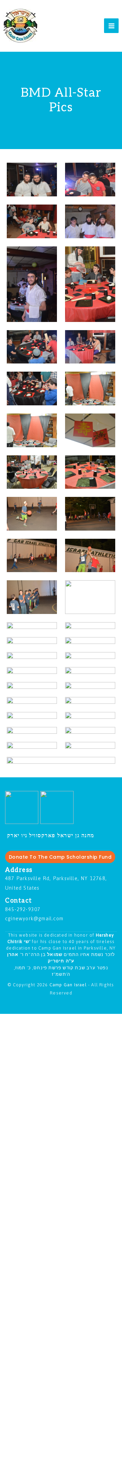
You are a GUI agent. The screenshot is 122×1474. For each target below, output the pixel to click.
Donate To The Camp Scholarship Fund (60, 857)
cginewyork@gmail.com (34, 918)
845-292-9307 (22, 909)
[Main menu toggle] (111, 25)
